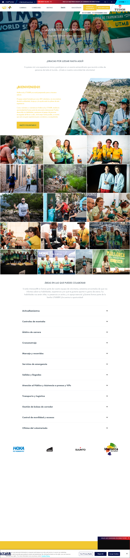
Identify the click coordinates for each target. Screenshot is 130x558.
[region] (65, 554)
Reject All (100, 554)
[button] (27, 2)
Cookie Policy (46, 556)
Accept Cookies (114, 554)
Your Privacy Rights (86, 554)
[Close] (127, 554)
